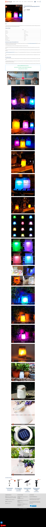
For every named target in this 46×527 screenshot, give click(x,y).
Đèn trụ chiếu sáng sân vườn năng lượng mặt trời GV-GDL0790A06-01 (36, 489)
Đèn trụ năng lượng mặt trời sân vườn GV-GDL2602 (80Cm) (18, 488)
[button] (35, 1)
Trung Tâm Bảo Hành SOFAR (30, 1)
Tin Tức (22, 1)
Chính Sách (25, 1)
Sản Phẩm (17, 1)
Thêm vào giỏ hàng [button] (27, 491)
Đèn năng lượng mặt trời (29, 5)
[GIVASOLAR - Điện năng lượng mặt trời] (8, 1)
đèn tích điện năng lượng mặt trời (32, 43)
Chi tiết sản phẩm (9, 490)
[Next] (40, 486)
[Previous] (5, 486)
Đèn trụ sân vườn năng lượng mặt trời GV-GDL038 (9, 488)
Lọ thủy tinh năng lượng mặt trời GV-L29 (10, 52)
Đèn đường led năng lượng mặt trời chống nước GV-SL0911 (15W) (27, 489)
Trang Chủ (14, 1)
